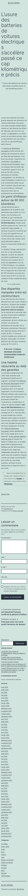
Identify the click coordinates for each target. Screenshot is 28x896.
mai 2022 (4, 823)
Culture (3, 854)
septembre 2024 (6, 748)
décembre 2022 (6, 804)
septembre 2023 (6, 780)
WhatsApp (8, 484)
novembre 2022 (6, 807)
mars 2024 (4, 764)
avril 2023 (4, 794)
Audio (3, 849)
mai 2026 (4, 695)
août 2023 (4, 783)
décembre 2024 (6, 740)
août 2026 (4, 687)
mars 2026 (4, 700)
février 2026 (5, 703)
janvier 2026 (5, 706)
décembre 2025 (6, 708)
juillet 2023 (4, 785)
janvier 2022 (5, 831)
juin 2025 (4, 724)
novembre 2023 (6, 775)
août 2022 (4, 815)
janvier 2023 (5, 801)
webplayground (8, 508)
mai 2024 (4, 759)
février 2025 (5, 735)
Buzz (2, 852)
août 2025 (4, 719)
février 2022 (5, 828)
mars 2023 (4, 796)
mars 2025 (4, 732)
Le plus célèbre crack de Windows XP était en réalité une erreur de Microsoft (14, 665)
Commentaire (6, 538)
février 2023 (5, 799)
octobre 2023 (5, 777)
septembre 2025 (6, 716)
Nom (3, 557)
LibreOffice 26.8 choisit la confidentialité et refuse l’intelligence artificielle (13, 653)
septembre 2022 (6, 812)
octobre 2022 (5, 809)
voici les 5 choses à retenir (10, 662)
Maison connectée (7, 860)
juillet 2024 (4, 754)
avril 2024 (4, 762)
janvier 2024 (5, 770)
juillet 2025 (4, 722)
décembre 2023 (6, 772)
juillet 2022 (4, 817)
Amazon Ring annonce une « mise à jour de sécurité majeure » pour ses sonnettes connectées (13, 670)
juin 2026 (4, 692)
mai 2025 (4, 727)
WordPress (20, 889)
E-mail (3, 567)
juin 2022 (4, 820)
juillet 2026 (4, 690)
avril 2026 (4, 698)
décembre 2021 (6, 833)
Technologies (5, 876)
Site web (4, 577)
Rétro (3, 870)
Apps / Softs (5, 846)
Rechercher (5, 640)
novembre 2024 (6, 743)
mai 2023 (4, 791)
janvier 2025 (5, 738)
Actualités (4, 844)
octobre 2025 (5, 714)
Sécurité (4, 873)
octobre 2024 (5, 746)
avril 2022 (4, 825)
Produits (4, 868)
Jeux (2, 857)
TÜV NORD (14, 162)
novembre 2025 (6, 711)
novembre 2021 (6, 836)
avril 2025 (4, 730)
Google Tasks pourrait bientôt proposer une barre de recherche (12, 658)
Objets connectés (18, 511)
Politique (4, 865)
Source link (5, 494)
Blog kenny (14, 3)
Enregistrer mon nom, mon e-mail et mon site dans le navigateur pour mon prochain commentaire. (15, 589)
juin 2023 (4, 788)
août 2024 (4, 751)
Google (19, 479)
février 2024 (5, 767)
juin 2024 (4, 756)
